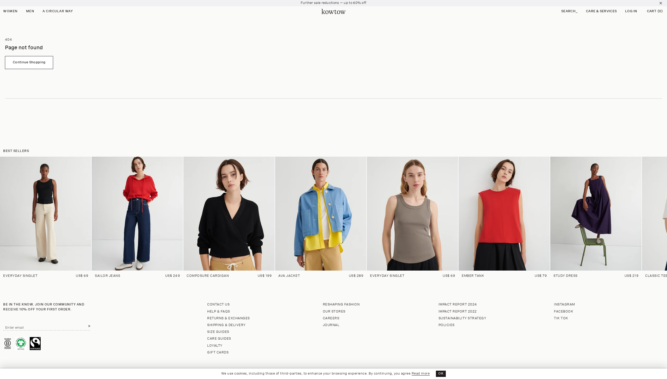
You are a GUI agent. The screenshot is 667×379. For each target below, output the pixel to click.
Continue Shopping (29, 62)
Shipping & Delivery (226, 325)
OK (440, 373)
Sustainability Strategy (462, 318)
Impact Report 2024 (458, 304)
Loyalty (215, 345)
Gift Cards (217, 352)
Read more (421, 373)
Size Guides (218, 332)
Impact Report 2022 (458, 311)
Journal (331, 325)
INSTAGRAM (564, 304)
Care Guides (219, 338)
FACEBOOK (563, 311)
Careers (331, 318)
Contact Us (218, 304)
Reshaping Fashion (341, 304)
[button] (569, 11)
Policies (447, 325)
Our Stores (334, 311)
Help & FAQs (218, 311)
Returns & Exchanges (228, 318)
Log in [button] (631, 11)
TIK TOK (561, 318)
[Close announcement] (661, 3)
